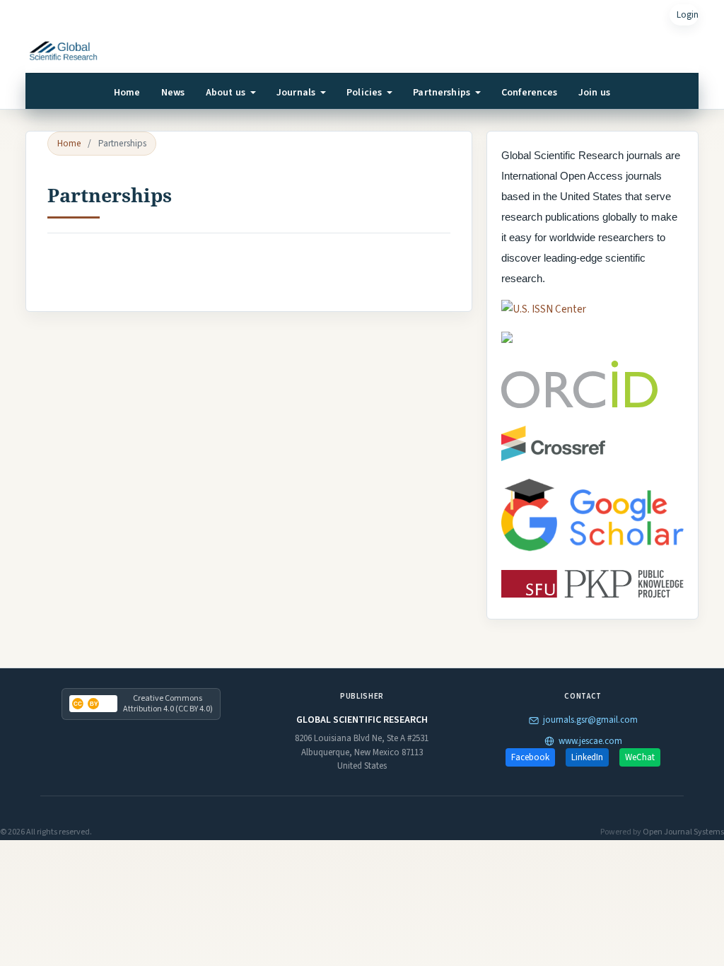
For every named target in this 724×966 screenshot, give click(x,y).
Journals (296, 93)
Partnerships (442, 93)
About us (226, 93)
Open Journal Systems (683, 832)
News (173, 93)
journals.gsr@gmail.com (590, 720)
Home (127, 93)
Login (688, 14)
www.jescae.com (590, 741)
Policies (365, 93)
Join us (594, 93)
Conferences (529, 93)
